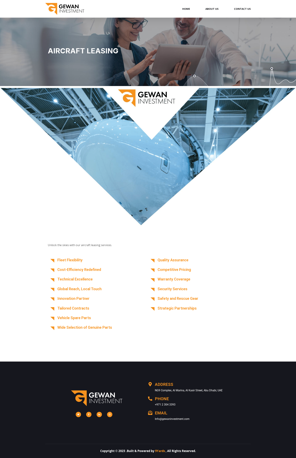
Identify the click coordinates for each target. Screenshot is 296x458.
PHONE (162, 398)
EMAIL (161, 413)
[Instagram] (109, 414)
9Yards (160, 451)
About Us (212, 8)
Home (186, 8)
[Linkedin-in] (99, 414)
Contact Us (242, 8)
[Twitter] (78, 414)
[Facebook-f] (88, 414)
